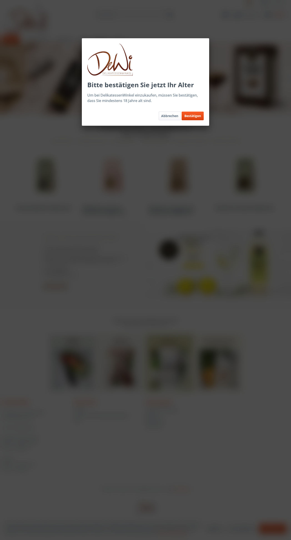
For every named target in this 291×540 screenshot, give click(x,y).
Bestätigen (192, 116)
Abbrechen (169, 116)
